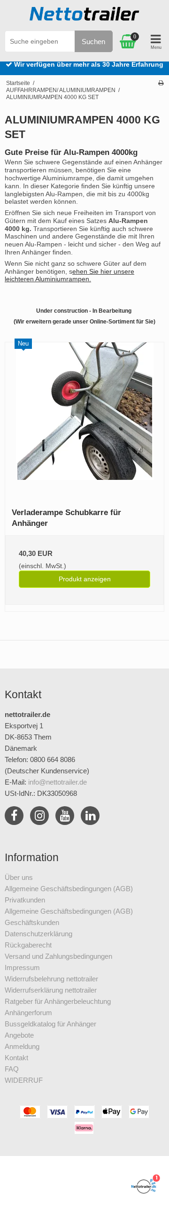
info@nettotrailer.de (57, 782)
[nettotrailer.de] (84, 16)
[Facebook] (14, 817)
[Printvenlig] (160, 83)
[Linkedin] (90, 817)
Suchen (93, 42)
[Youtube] (64, 817)
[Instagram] (39, 817)
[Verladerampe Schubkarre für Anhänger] (84, 421)
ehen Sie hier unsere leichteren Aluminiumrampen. (69, 275)
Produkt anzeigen (85, 579)
